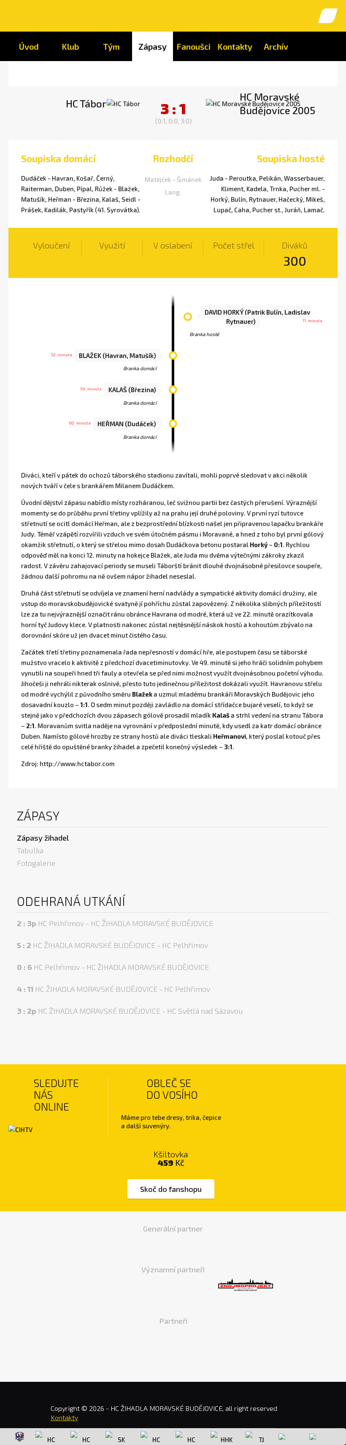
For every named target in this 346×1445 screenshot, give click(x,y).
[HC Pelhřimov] (188, 1436)
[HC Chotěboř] (19, 1436)
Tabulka (30, 850)
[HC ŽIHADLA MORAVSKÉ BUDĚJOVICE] (22, 15)
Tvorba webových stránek (312, 1415)
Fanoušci (194, 46)
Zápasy (152, 46)
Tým (111, 46)
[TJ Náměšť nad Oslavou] (258, 1436)
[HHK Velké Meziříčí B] (223, 1436)
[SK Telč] (118, 1436)
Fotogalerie (36, 863)
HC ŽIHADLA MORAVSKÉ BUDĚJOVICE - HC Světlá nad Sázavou (130, 1010)
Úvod (29, 46)
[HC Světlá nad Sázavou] (153, 1436)
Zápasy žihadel (43, 837)
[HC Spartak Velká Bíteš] (83, 1436)
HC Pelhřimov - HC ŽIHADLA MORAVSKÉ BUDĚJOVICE (115, 923)
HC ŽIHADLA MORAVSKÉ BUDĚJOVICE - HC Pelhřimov (112, 945)
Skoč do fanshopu (171, 1189)
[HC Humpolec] (48, 1436)
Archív (276, 46)
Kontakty (234, 46)
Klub (70, 46)
